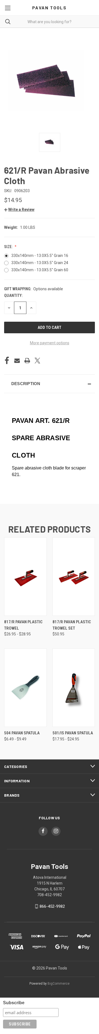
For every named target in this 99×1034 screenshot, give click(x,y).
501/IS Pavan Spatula (73, 732)
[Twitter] (37, 360)
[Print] (27, 360)
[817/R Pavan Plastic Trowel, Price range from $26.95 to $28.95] (25, 576)
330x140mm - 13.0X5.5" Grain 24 (39, 262)
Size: (8, 247)
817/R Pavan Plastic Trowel (23, 625)
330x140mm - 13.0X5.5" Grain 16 (39, 255)
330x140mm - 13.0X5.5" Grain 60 (39, 270)
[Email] (17, 360)
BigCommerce (59, 983)
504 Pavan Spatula (22, 732)
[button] (19, 209)
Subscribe (13, 1002)
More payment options (49, 343)
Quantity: (13, 295)
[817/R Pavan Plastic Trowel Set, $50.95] (74, 576)
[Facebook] (7, 360)
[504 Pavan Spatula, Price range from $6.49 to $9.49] (25, 687)
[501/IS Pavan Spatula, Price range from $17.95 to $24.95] (74, 687)
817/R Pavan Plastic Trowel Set (72, 625)
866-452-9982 (52, 906)
